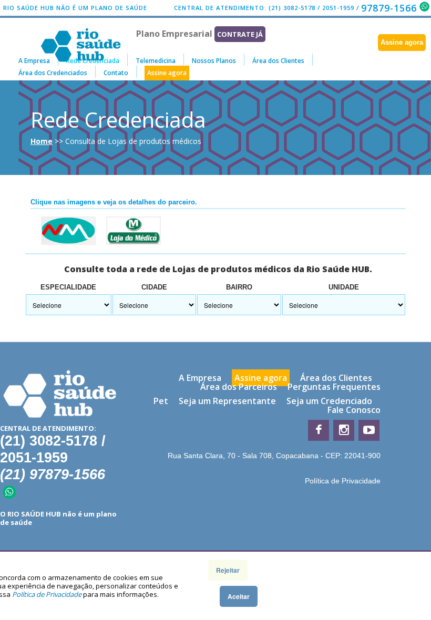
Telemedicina (156, 60)
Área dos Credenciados (52, 72)
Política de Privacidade (343, 481)
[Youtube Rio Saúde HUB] (368, 430)
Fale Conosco (354, 410)
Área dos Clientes (278, 60)
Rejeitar (228, 570)
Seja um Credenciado (329, 401)
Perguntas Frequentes (334, 386)
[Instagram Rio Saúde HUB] (343, 430)
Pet (160, 401)
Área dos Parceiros (238, 386)
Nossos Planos (214, 60)
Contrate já (240, 34)
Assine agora (402, 42)
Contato (116, 72)
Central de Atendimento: (220, 8)
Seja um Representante (227, 401)
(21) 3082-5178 (292, 8)
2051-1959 (338, 8)
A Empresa (34, 60)
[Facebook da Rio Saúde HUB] (318, 430)
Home (41, 141)
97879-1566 (389, 8)
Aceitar (239, 596)
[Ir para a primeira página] (60, 394)
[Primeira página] (80, 32)
